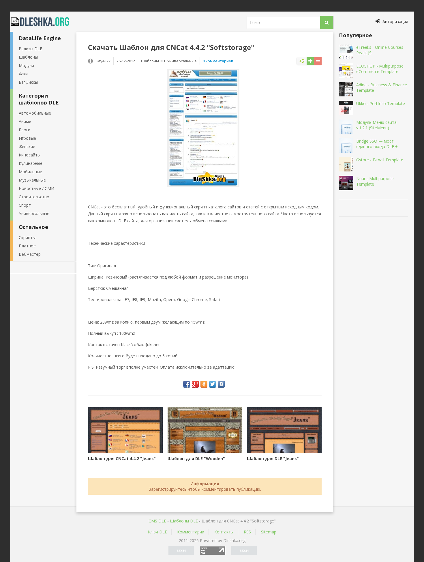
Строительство (34, 196)
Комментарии (190, 532)
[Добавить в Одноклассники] (203, 384)
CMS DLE (157, 521)
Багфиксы (28, 82)
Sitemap (268, 532)
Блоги (24, 129)
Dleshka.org (43, 22)
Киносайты (29, 155)
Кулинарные (30, 163)
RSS (247, 532)
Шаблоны (28, 57)
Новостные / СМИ (36, 188)
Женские (27, 146)
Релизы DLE (30, 48)
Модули (26, 65)
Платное (27, 246)
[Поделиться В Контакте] (221, 384)
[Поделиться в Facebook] (186, 384)
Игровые (27, 138)
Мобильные (30, 171)
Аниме (25, 121)
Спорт (25, 205)
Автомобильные (35, 113)
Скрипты (27, 237)
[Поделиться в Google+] (195, 384)
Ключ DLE (157, 532)
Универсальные (34, 213)
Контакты (224, 532)
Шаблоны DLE (184, 521)
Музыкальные (32, 180)
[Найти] (326, 22)
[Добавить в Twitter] (212, 384)
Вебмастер (30, 254)
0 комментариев (218, 61)
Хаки (23, 73)
